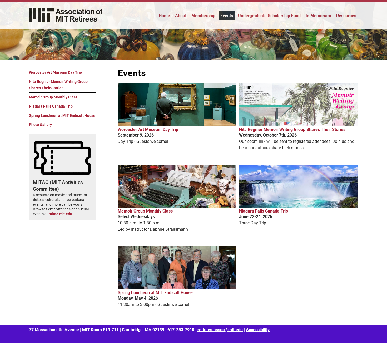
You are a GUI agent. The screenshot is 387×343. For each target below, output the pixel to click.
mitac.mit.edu (60, 214)
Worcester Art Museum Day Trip (55, 72)
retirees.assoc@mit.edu (220, 329)
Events (226, 15)
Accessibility (258, 329)
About (180, 15)
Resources (346, 15)
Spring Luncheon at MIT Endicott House (62, 115)
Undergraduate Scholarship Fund (269, 15)
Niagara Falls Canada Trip (51, 106)
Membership (203, 15)
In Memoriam (318, 15)
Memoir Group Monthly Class (53, 97)
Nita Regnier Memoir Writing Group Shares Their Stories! (58, 84)
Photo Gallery (40, 125)
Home (164, 15)
